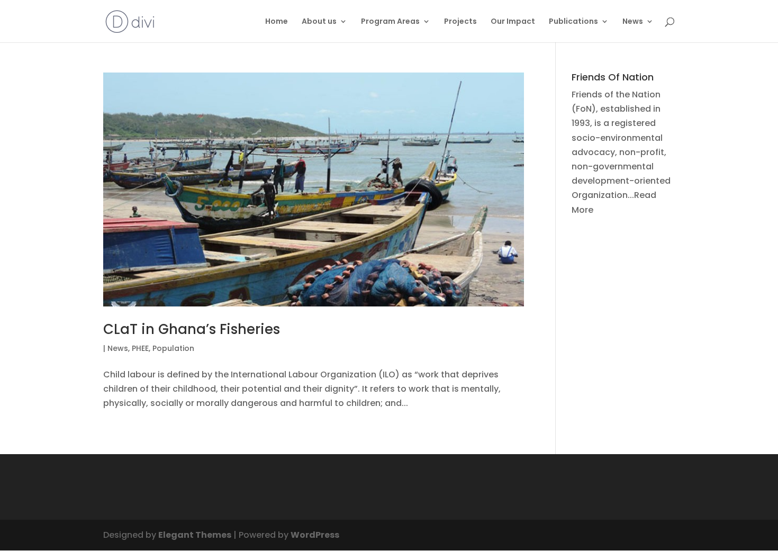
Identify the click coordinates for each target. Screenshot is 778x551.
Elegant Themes (194, 535)
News (632, 21)
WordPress (315, 535)
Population (173, 348)
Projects (460, 21)
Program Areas (390, 21)
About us (319, 21)
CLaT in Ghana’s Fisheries (191, 329)
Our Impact (513, 21)
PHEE (140, 348)
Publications (573, 21)
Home (276, 21)
